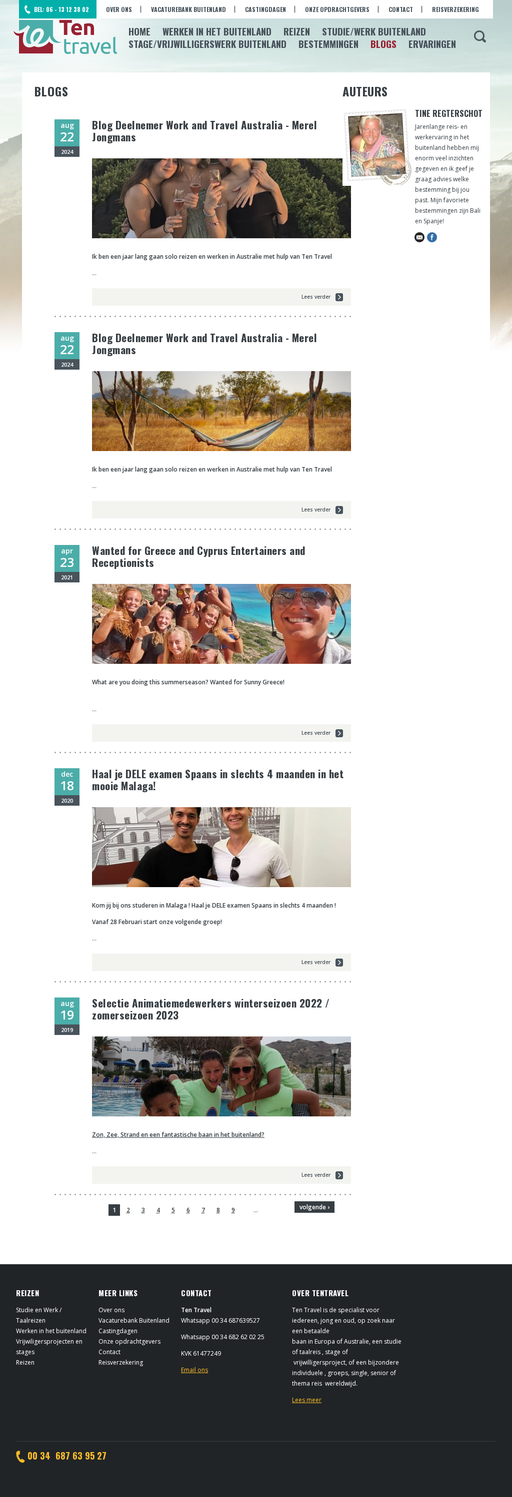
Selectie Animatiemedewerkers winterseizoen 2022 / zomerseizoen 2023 (211, 1008)
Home (139, 31)
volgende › (315, 1207)
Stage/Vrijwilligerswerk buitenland (207, 43)
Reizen (297, 31)
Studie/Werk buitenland (374, 31)
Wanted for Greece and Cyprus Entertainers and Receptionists (199, 556)
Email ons (194, 1370)
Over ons (119, 9)
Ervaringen (432, 43)
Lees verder (316, 296)
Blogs (383, 43)
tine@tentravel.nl (419, 237)
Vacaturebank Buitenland (188, 9)
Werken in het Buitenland (217, 31)
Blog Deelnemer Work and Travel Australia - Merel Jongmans (204, 130)
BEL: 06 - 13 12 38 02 (61, 9)
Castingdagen (265, 9)
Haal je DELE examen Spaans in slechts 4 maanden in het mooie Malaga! (218, 779)
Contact (400, 9)
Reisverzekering (455, 9)
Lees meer (307, 1400)
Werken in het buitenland (51, 1331)
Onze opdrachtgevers (337, 9)
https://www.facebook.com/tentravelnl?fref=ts (432, 237)
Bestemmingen (328, 43)
